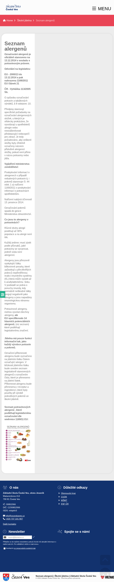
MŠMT (64, 500)
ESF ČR (65, 504)
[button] (101, 8)
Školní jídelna (24, 20)
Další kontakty (9, 524)
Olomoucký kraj (68, 493)
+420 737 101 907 (14, 519)
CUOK (64, 497)
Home (13, 7)
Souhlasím (10, 548)
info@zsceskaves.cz (15, 516)
